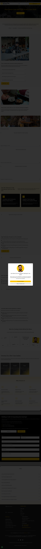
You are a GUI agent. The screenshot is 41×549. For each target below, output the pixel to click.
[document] (20, 274)
